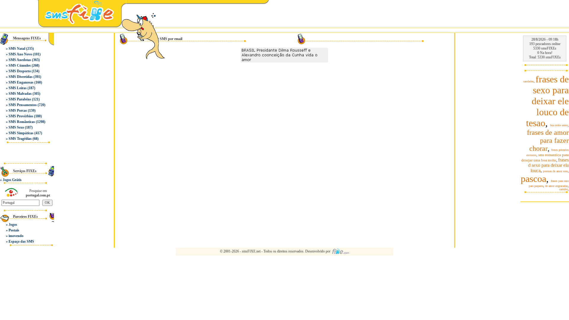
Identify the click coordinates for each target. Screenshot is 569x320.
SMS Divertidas (21, 77)
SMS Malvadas (20, 94)
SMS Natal (17, 49)
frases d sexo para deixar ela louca (548, 165)
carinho (563, 189)
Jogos (13, 225)
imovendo (16, 236)
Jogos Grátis (12, 180)
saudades (528, 81)
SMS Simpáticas (21, 133)
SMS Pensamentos (23, 105)
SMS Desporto (20, 71)
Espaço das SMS (21, 241)
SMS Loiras (18, 88)
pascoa (533, 178)
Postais (14, 230)
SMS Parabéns (20, 99)
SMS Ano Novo (20, 54)
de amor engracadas (556, 186)
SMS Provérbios (21, 116)
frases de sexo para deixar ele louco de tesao (547, 101)
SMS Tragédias (20, 139)
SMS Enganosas (21, 82)
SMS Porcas (18, 110)
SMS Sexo (16, 127)
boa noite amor (559, 125)
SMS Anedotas (20, 60)
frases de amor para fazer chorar (548, 140)
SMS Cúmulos (20, 65)
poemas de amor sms (555, 171)
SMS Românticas (22, 122)
